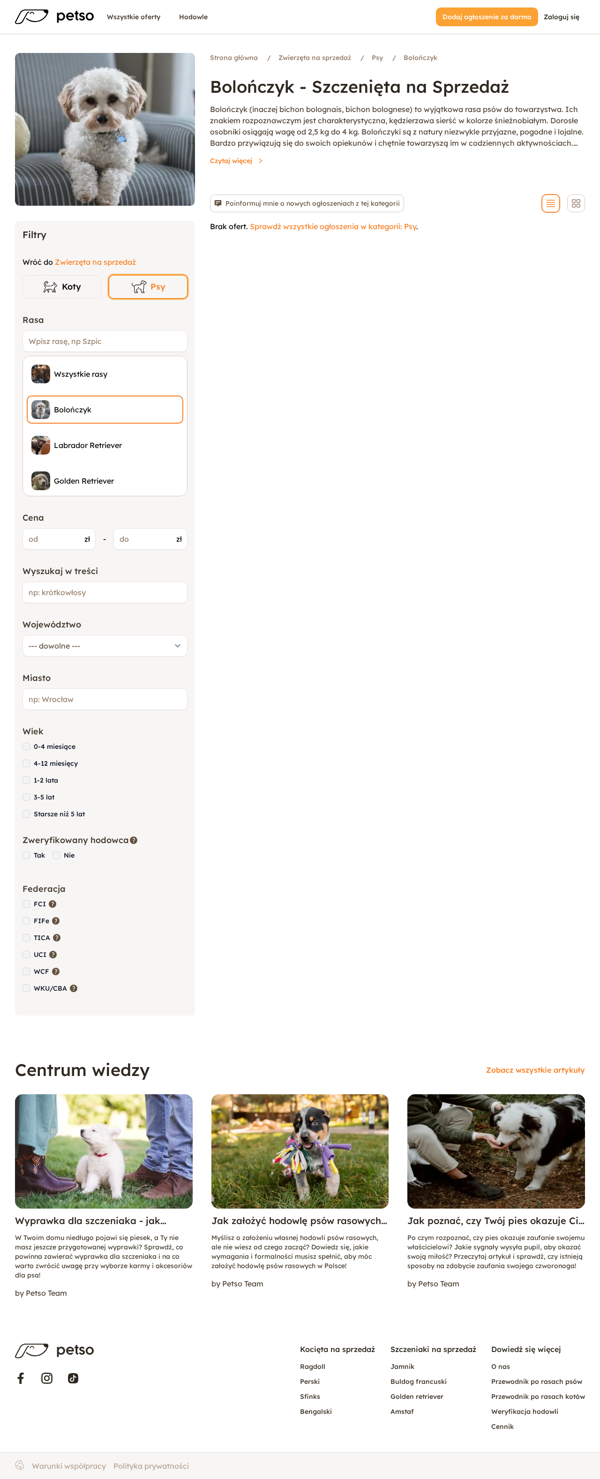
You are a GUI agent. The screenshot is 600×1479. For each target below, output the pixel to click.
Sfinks (310, 1396)
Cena (33, 517)
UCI (46, 954)
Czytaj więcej (231, 161)
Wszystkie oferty (133, 17)
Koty (71, 286)
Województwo (51, 624)
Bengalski (316, 1411)
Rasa (33, 319)
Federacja (44, 888)
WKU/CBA (56, 988)
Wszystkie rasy (80, 374)
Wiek (33, 731)
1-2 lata (46, 780)
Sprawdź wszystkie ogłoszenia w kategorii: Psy (333, 226)
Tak (39, 855)
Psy (157, 286)
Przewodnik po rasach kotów (538, 1396)
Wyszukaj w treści (60, 571)
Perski (310, 1381)
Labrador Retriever (88, 445)
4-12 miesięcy (56, 763)
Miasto (36, 677)
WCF (47, 971)
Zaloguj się (561, 17)
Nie (69, 855)
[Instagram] (46, 1378)
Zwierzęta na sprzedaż (95, 262)
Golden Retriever (84, 481)
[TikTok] (73, 1378)
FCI (45, 903)
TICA (47, 937)
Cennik (502, 1426)
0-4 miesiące (54, 746)
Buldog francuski (418, 1381)
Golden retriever (416, 1396)
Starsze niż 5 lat (59, 814)
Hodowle (193, 17)
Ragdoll (312, 1366)
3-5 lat (44, 797)
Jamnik (402, 1366)
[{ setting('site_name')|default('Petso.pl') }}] (54, 1351)
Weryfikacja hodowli (524, 1411)
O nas (500, 1366)
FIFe (47, 920)
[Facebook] (20, 1378)
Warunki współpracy (69, 1466)
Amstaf (402, 1411)
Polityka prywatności (151, 1466)
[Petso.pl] (54, 16)
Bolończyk (72, 409)
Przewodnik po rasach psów (536, 1381)
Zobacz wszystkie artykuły (535, 1070)
